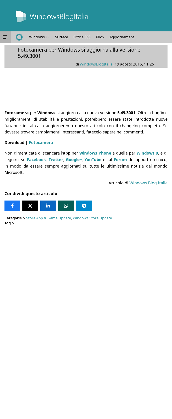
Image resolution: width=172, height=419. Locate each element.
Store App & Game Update (48, 218)
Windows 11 (39, 37)
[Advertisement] (86, 261)
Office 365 (81, 37)
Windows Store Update (92, 218)
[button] (5, 37)
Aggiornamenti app (126, 37)
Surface (61, 37)
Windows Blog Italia (148, 182)
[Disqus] (86, 358)
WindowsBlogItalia (96, 64)
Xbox (100, 37)
